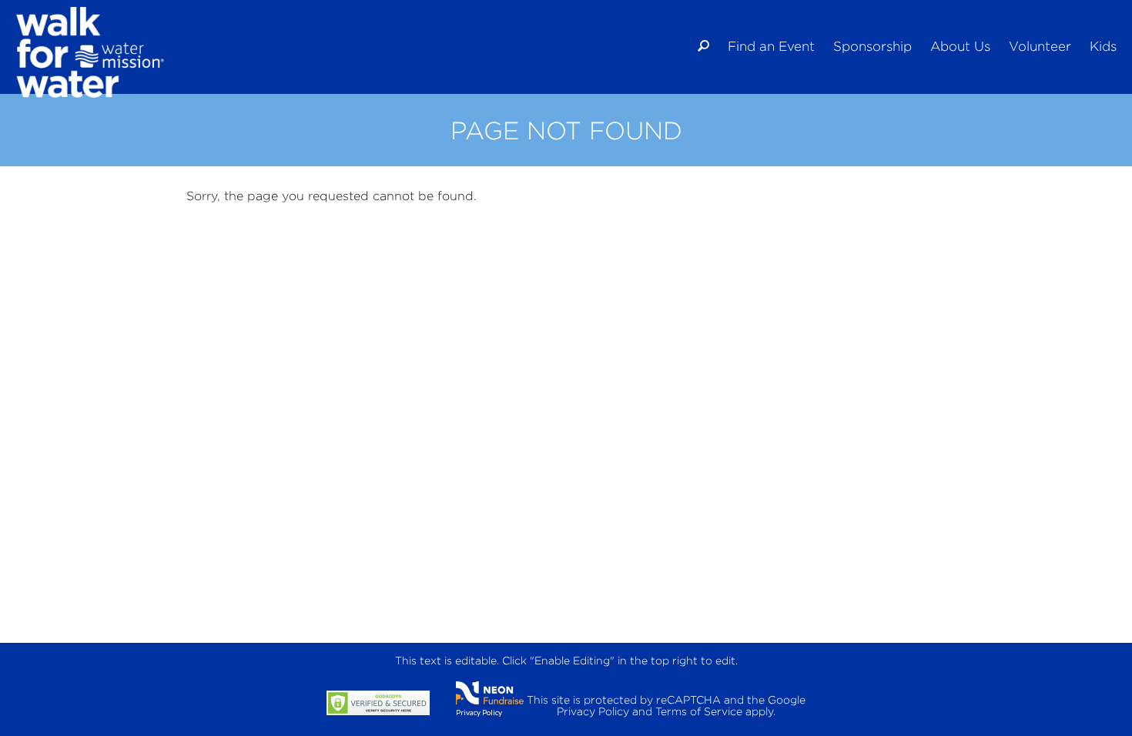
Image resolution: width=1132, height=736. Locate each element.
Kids (1103, 46)
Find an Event (771, 46)
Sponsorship (872, 46)
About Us (960, 46)
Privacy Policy (479, 712)
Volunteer (1040, 46)
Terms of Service (698, 711)
